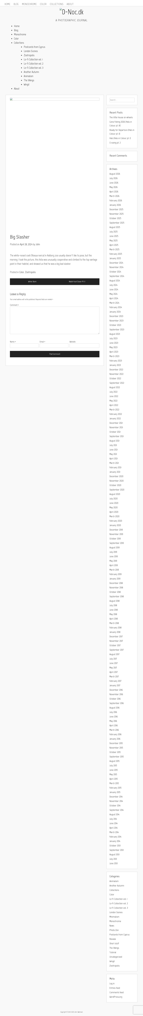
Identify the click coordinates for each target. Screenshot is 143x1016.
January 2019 (114, 578)
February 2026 (115, 200)
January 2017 (114, 685)
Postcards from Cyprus (34, 47)
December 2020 (116, 476)
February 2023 (115, 360)
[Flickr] (137, 2)
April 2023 (113, 351)
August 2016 (114, 707)
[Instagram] (133, 2)
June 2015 (113, 769)
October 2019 (115, 538)
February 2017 (115, 680)
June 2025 (113, 236)
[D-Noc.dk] (71, 12)
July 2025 (113, 231)
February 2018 (115, 627)
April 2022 (113, 405)
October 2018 (115, 592)
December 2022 (116, 369)
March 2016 (114, 729)
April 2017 (113, 672)
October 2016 (115, 698)
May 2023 (113, 347)
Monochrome (29, 4)
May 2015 (113, 774)
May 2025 (113, 240)
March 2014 (114, 832)
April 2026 (113, 191)
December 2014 (116, 796)
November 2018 (116, 587)
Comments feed (116, 992)
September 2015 (116, 756)
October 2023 (115, 325)
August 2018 (114, 600)
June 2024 (113, 289)
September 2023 (116, 329)
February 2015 (115, 787)
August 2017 (114, 654)
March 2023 (114, 356)
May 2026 (113, 187)
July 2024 (113, 285)
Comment (14, 305)
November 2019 (116, 534)
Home (7, 4)
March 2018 (114, 623)
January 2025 (115, 258)
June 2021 (113, 449)
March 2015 (114, 783)
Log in (112, 983)
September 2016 (116, 703)
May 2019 (113, 560)
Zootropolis (29, 55)
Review (112, 939)
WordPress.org (115, 996)
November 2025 (116, 213)
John (38, 244)
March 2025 (114, 249)
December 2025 (116, 209)
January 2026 (115, 204)
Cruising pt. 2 (115, 142)
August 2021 (114, 440)
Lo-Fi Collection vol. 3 (33, 67)
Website (73, 341)
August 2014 (114, 814)
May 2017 (113, 667)
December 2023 (116, 316)
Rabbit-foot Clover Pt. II (77, 281)
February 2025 (115, 253)
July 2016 (113, 712)
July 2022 (113, 391)
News (111, 925)
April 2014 (113, 827)
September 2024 (116, 276)
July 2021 (113, 445)
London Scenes (31, 51)
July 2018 (113, 605)
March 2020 (114, 516)
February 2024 (115, 307)
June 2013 (113, 863)
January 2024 (115, 311)
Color (43, 4)
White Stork (32, 281)
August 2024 (114, 280)
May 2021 (113, 454)
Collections (56, 4)
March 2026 (114, 196)
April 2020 (113, 511)
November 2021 (116, 427)
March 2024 (114, 302)
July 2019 (113, 551)
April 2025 (113, 244)
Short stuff (114, 943)
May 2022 (113, 400)
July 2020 (113, 498)
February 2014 (115, 836)
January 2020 (115, 525)
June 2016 (113, 716)
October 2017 (114, 645)
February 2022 (115, 414)
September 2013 (116, 850)
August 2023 (114, 333)
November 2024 (116, 267)
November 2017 (116, 640)
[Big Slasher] (54, 164)
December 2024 (116, 262)
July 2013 (113, 858)
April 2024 (113, 298)
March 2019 (114, 569)
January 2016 (114, 738)
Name (13, 341)
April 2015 (113, 778)
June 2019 (113, 556)
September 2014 (116, 809)
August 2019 (114, 547)
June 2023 (113, 342)
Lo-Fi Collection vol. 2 (33, 63)
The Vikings (29, 80)
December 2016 (116, 689)
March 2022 (114, 409)
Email (42, 341)
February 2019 (115, 574)
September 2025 (116, 222)
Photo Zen (114, 930)
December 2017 (115, 636)
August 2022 (114, 387)
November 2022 (116, 374)
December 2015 (116, 743)
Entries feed (114, 987)
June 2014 (113, 823)
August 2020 (114, 494)
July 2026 (113, 178)
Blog (16, 4)
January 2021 (114, 471)
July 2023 (113, 338)
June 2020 (113, 503)
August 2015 (114, 761)
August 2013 (114, 854)
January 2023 (115, 365)
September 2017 (116, 649)
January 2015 (114, 792)
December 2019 (116, 529)
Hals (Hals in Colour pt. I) (120, 138)
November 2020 (116, 480)
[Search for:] (122, 99)
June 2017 (113, 663)
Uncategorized (115, 956)
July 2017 (113, 658)
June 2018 (113, 609)
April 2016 (113, 725)
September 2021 (116, 436)
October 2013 (115, 845)
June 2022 (113, 396)
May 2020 (113, 507)
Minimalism (114, 916)
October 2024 (115, 271)
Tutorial (112, 952)
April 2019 (113, 565)
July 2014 (113, 818)
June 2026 (113, 182)
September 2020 (116, 489)
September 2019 (116, 543)
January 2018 (114, 632)
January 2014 (114, 841)
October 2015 (115, 752)
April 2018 (113, 618)
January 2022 (115, 418)
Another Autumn (31, 72)
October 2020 (115, 485)
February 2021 (115, 467)
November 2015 (116, 747)
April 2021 (113, 458)
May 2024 (113, 293)
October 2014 (115, 805)
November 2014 (116, 801)
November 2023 (116, 320)
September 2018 (116, 596)
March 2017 (114, 676)
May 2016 (113, 721)
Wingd (26, 84)
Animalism (28, 76)
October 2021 (115, 431)
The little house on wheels (121, 117)
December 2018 (116, 583)
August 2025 (114, 227)
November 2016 (116, 694)
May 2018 (113, 614)
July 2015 (113, 765)
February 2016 (115, 734)
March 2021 (114, 462)
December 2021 (116, 422)
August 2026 (114, 173)
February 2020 (115, 520)
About (70, 4)
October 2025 (115, 218)
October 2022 (115, 378)
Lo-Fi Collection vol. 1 (33, 59)
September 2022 (116, 382)
